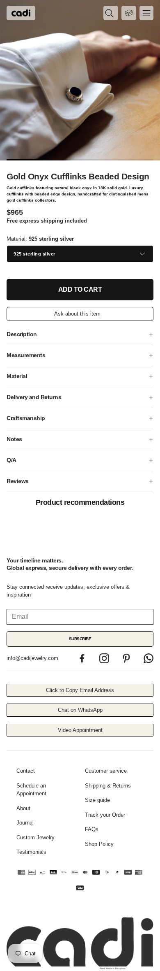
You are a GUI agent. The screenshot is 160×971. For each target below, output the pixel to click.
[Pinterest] (126, 658)
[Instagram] (104, 658)
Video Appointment (80, 730)
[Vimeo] (148, 658)
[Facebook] (82, 658)
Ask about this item (77, 314)
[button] (110, 13)
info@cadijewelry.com (32, 658)
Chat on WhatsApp (80, 710)
